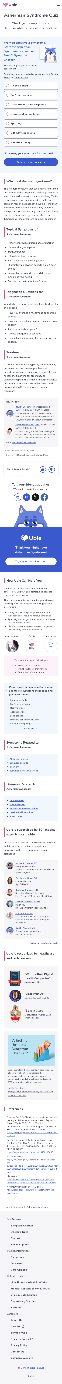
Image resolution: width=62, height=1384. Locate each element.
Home (7, 1207)
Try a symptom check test (31, 561)
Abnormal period (19, 758)
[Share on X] (35, 497)
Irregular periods (19, 762)
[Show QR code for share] (26, 497)
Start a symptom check (31, 162)
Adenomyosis (17, 800)
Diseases (18, 1207)
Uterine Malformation (21, 812)
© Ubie (31, 1376)
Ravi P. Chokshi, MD (25, 407)
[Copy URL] (17, 497)
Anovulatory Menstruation (24, 808)
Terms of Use (21, 77)
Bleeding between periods (24, 770)
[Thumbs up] (43, 469)
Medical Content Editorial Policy (33, 455)
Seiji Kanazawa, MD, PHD (27, 424)
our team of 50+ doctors (24, 442)
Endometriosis (17, 804)
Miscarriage (16, 816)
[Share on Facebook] (44, 497)
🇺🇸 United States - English (31, 1367)
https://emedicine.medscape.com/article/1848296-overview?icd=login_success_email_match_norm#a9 (31, 1181)
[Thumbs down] (51, 469)
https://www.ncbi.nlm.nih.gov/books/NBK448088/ (30, 1152)
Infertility (14, 766)
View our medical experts (44, 943)
